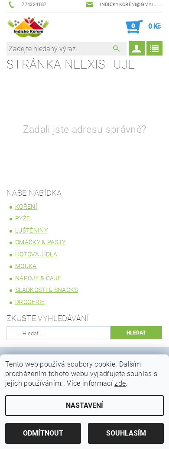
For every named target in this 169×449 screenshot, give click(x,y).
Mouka (26, 265)
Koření (26, 206)
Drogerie (30, 301)
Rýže (22, 218)
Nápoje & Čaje (38, 278)
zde (120, 383)
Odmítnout (43, 433)
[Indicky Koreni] (28, 27)
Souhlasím (126, 433)
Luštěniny (31, 230)
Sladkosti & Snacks (46, 289)
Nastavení (84, 405)
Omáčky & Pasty (40, 242)
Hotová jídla (36, 254)
